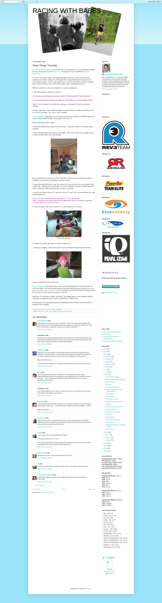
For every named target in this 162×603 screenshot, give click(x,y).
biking (39, 311)
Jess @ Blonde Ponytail (44, 475)
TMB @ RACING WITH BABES (113, 74)
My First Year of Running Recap (113, 341)
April (107, 432)
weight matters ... (110, 417)
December (108, 356)
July (106, 369)
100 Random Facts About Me (112, 332)
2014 (105, 349)
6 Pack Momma (42, 320)
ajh (38, 464)
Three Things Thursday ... (112, 377)
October (108, 361)
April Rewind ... (109, 422)
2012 (105, 354)
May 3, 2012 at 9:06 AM (44, 329)
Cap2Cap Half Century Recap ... (115, 407)
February (108, 437)
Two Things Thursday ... (112, 399)
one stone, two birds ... (112, 409)
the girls (65, 311)
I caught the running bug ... (111, 336)
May (106, 374)
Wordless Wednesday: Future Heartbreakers (114, 390)
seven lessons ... (110, 396)
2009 (105, 448)
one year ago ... (110, 429)
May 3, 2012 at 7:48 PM (44, 469)
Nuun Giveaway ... (110, 382)
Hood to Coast (57, 71)
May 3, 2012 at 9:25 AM (44, 366)
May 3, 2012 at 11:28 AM (44, 412)
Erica (39, 372)
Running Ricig (41, 453)
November (108, 359)
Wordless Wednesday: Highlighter (115, 379)
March (107, 435)
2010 (105, 446)
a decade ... (108, 404)
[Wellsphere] (109, 575)
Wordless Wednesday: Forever (114, 401)
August (107, 367)
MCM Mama (41, 350)
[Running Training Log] (109, 292)
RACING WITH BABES (67, 10)
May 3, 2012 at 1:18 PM (44, 458)
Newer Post (36, 489)
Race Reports (108, 339)
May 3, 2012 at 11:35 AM (44, 427)
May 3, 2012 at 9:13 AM (44, 344)
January (108, 440)
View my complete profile (109, 89)
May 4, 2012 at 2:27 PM (44, 481)
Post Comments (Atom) (47, 492)
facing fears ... (109, 414)
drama (43, 311)
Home (64, 489)
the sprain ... (109, 384)
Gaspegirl (40, 401)
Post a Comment (40, 485)
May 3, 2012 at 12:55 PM (44, 447)
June (107, 372)
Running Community (109, 571)
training (69, 311)
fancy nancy (41, 418)
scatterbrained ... (110, 394)
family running (49, 311)
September (108, 364)
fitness (55, 311)
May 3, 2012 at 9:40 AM (44, 395)
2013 (105, 351)
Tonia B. (110, 569)
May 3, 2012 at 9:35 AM (44, 383)
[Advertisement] (115, 311)
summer (60, 311)
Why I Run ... (107, 334)
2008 (105, 451)
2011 (105, 443)
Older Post (91, 489)
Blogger (89, 589)
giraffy (39, 432)
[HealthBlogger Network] (109, 558)
